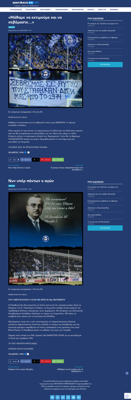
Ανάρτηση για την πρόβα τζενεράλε (101, 30)
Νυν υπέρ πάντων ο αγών (19, 168)
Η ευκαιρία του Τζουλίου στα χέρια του (103, 23)
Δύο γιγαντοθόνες (94, 51)
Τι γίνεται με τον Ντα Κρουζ (98, 58)
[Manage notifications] (127, 396)
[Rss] (79, 397)
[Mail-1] (52, 397)
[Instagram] (63, 397)
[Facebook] (57, 397)
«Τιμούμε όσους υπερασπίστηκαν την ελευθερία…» (66, 169)
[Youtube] (73, 397)
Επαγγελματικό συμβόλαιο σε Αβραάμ (103, 37)
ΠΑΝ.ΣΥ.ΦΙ (11, 27)
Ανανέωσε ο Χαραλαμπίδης (98, 44)
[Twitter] (68, 397)
